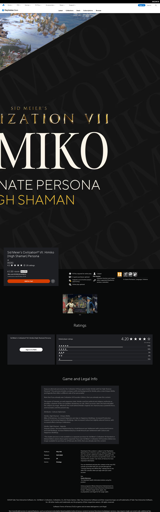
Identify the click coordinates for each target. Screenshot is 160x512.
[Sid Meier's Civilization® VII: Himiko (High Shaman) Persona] (80, 303)
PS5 (18, 5)
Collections (69, 10)
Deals (78, 10)
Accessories (50, 5)
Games (27, 5)
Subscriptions (88, 10)
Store (9, 5)
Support (72, 5)
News (61, 5)
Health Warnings (86, 478)
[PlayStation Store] (10, 10)
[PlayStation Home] (3, 5)
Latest (60, 10)
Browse (98, 10)
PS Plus (37, 5)
